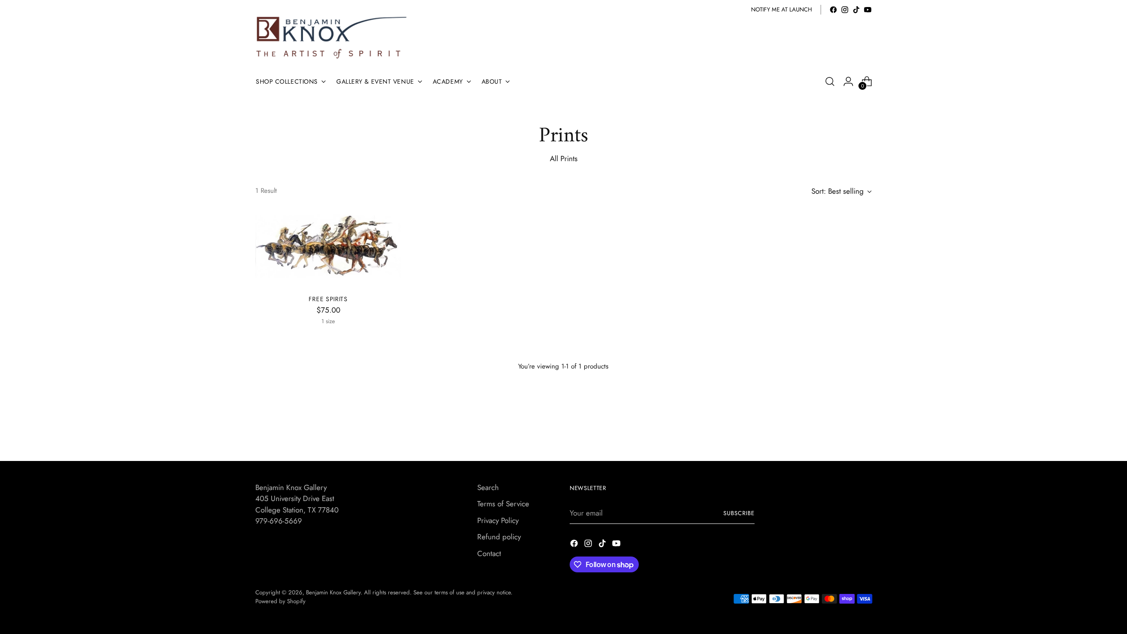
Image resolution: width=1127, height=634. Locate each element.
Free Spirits (328, 299)
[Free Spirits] (328, 249)
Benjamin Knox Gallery (333, 592)
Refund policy (499, 536)
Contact (489, 553)
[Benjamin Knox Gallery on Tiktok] (856, 10)
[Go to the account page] (848, 81)
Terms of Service (503, 503)
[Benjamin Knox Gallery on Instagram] (845, 10)
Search (488, 487)
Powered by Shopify (280, 601)
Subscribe (739, 513)
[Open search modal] (830, 81)
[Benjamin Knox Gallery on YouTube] (868, 10)
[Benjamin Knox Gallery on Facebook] (833, 10)
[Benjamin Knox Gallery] (332, 37)
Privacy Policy (498, 520)
